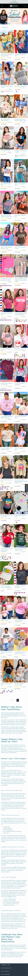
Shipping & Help (6, 968)
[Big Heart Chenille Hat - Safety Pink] (25, 354)
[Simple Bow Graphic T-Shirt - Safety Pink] (11, 320)
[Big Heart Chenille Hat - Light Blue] (22, 355)
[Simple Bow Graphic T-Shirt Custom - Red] (8, 390)
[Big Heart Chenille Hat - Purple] (21, 356)
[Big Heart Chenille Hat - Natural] (16, 356)
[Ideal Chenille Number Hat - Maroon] (2, 489)
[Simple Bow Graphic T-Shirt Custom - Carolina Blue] (2, 390)
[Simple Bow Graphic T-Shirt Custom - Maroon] (4, 390)
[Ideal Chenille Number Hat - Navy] (0, 487)
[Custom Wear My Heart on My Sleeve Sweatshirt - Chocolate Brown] (4, 556)
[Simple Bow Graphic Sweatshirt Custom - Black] (0, 285)
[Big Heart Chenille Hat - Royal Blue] (24, 356)
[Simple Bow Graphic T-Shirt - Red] (8, 320)
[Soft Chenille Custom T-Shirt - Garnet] (0, 691)
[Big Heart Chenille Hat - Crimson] (16, 355)
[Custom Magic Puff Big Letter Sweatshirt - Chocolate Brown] (17, 320)
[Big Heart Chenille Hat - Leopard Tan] (17, 354)
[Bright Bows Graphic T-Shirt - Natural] (19, 522)
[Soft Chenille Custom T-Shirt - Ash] (0, 690)
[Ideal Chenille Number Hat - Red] (5, 487)
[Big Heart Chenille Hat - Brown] (14, 355)
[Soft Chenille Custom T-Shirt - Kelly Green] (2, 691)
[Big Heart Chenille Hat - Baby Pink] (21, 354)
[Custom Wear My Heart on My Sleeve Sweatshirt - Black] (2, 556)
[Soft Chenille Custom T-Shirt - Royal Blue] (2, 693)
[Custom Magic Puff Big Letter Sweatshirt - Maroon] (25, 320)
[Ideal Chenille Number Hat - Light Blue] (0, 489)
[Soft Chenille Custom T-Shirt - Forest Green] (11, 690)
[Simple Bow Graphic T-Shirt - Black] (0, 320)
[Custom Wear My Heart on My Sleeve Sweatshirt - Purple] (7, 559)
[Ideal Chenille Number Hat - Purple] (4, 487)
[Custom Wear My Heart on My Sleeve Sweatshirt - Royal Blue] (10, 558)
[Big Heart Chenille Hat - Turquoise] (25, 356)
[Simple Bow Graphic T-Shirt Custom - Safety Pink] (11, 390)
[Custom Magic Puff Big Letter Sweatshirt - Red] (21, 321)
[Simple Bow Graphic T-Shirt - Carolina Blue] (2, 320)
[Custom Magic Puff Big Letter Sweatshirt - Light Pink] (24, 320)
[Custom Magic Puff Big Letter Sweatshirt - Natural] (14, 321)
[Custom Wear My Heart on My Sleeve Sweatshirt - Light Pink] (8, 559)
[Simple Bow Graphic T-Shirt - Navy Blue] (5, 320)
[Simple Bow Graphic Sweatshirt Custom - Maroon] (4, 285)
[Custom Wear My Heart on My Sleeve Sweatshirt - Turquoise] (0, 559)
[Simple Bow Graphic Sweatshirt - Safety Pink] (25, 592)
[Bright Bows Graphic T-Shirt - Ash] (14, 522)
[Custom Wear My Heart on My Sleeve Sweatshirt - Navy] (5, 559)
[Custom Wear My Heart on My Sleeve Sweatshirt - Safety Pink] (11, 558)
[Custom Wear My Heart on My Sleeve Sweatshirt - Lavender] (5, 558)
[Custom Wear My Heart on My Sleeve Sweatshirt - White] (2, 559)
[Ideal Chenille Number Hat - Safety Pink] (8, 489)
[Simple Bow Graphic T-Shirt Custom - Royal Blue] (10, 390)
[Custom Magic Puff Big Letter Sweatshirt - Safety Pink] (25, 321)
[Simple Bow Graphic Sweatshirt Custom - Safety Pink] (11, 285)
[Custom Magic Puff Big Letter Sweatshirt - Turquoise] (14, 322)
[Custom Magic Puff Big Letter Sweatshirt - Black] (16, 320)
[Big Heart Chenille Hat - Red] (24, 354)
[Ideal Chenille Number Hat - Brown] (4, 486)
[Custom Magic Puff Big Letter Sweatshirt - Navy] (16, 321)
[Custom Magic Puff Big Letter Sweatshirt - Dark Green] (19, 320)
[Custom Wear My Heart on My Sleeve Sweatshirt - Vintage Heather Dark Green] (5, 556)
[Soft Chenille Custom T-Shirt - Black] (4, 690)
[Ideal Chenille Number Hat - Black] (2, 486)
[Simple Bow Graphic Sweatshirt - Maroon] (17, 592)
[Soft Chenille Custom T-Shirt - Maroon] (7, 691)
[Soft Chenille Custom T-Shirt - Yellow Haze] (5, 693)
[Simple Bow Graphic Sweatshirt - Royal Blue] (24, 592)
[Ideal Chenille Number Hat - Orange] (11, 489)
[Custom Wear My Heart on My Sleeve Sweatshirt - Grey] (8, 556)
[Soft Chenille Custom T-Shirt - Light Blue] (4, 691)
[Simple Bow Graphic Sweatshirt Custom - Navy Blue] (5, 285)
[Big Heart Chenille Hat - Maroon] (24, 355)
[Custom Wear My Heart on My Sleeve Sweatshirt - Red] (7, 558)
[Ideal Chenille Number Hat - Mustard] (11, 486)
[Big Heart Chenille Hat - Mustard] (25, 355)
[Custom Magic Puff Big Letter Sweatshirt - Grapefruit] (21, 320)
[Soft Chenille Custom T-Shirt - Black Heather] (5, 690)
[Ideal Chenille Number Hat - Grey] (11, 487)
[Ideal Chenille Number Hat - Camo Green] (8, 486)
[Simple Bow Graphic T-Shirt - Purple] (7, 320)
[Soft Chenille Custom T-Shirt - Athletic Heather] (2, 690)
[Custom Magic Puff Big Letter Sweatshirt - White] (16, 322)
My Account (5, 971)
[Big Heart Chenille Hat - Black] (14, 354)
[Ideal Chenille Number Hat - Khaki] (10, 489)
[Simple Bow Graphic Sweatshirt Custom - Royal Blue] (10, 285)
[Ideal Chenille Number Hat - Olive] (2, 487)
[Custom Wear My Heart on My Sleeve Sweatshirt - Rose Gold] (8, 558)
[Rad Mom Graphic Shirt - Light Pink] (17, 91)
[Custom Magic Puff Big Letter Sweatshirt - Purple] (19, 321)
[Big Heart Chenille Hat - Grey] (22, 354)
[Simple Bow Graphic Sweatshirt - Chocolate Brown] (16, 592)
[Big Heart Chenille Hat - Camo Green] (16, 354)
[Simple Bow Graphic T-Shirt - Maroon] (4, 320)
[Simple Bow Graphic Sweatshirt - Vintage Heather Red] (14, 593)
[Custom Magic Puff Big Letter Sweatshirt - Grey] (22, 320)
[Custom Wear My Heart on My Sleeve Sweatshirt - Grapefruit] (7, 556)
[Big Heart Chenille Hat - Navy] (14, 356)
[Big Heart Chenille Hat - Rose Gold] (22, 356)
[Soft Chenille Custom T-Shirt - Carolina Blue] (8, 690)
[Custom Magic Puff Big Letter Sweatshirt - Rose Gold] (22, 321)
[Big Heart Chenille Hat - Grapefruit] (19, 355)
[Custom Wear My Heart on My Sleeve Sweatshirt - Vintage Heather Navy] (2, 558)
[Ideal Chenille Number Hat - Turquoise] (7, 487)
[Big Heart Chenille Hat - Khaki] (21, 355)
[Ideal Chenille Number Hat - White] (8, 487)
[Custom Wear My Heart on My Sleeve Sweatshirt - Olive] (4, 558)
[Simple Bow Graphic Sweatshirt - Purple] (21, 592)
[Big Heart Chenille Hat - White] (19, 354)
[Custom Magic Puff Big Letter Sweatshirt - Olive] (17, 321)
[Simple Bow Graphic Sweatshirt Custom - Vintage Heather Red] (0, 286)
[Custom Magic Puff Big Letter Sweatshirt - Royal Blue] (24, 321)
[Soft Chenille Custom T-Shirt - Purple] (11, 691)
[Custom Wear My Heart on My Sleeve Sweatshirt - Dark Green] (4, 559)
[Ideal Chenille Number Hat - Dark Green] (7, 486)
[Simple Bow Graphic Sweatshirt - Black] (14, 592)
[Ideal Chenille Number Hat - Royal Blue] (7, 489)
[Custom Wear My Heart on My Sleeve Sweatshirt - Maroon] (10, 556)
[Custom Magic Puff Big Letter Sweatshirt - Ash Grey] (14, 320)
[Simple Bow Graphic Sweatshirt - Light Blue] (16, 593)
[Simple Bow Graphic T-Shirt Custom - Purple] (7, 390)
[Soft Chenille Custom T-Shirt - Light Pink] (5, 691)
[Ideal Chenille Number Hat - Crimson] (5, 486)
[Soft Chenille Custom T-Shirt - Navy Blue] (10, 691)
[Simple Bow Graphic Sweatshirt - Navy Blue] (19, 592)
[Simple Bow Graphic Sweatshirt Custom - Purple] (7, 285)
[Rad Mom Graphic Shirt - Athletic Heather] (14, 91)
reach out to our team (12, 957)
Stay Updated (5, 974)
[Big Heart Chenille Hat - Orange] (17, 356)
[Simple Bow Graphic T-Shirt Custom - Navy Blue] (5, 390)
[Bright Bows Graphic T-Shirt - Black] (16, 522)
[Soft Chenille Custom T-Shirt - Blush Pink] (7, 690)
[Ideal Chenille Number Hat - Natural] (4, 489)
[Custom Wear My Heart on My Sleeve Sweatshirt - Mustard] (11, 556)
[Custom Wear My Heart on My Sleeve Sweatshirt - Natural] (0, 558)
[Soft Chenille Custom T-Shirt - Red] (0, 693)
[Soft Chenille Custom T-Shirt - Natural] (8, 691)
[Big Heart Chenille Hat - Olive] (19, 356)
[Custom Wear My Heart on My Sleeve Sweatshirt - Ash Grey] (0, 556)
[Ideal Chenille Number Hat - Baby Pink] (0, 486)
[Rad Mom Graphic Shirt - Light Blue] (16, 91)
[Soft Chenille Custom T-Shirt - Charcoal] (10, 690)
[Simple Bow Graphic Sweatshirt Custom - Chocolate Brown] (2, 285)
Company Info (5, 965)
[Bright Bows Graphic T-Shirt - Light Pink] (17, 522)
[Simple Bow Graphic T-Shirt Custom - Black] (0, 390)
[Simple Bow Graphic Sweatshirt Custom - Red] (8, 285)
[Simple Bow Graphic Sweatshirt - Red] (22, 592)
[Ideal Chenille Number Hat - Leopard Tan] (10, 487)
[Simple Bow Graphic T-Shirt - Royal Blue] (10, 320)
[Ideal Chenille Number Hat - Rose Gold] (5, 489)
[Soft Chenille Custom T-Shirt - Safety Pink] (4, 693)
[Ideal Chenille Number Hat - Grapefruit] (10, 486)
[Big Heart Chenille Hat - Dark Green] (17, 355)
